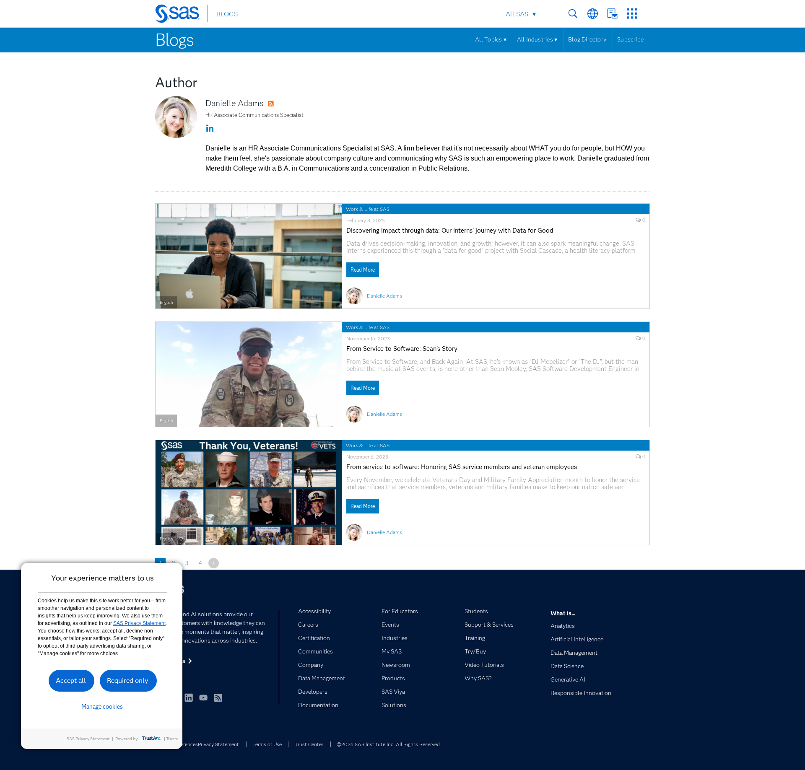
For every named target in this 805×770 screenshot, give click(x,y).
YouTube (203, 697)
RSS (279, 104)
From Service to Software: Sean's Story (401, 349)
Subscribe (630, 39)
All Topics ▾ (490, 39)
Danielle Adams (234, 103)
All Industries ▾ (537, 39)
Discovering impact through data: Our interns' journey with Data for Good (449, 230)
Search (573, 13)
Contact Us (612, 13)
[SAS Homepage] (181, 15)
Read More (363, 270)
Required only (127, 680)
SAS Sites (632, 13)
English (166, 302)
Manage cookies (102, 706)
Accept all (71, 680)
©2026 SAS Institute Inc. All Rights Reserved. (389, 744)
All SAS (517, 14)
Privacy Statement (218, 744)
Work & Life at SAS (368, 209)
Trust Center (309, 744)
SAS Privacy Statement (139, 623)
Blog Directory (587, 39)
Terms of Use (267, 744)
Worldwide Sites (592, 13)
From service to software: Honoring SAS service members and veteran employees (461, 467)
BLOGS (227, 14)
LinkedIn (188, 697)
